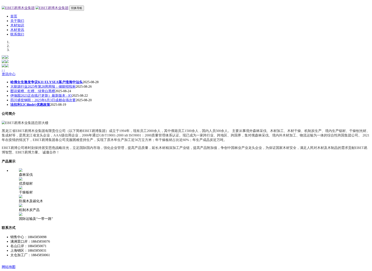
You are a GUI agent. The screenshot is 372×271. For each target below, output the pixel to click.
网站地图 (9, 267)
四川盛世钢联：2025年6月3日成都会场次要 (43, 100)
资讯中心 (9, 74)
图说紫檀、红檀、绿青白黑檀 (32, 91)
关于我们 (17, 21)
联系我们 (17, 34)
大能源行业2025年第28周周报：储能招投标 (43, 86)
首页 (13, 16)
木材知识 (17, 25)
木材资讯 (17, 30)
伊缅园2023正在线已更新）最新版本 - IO (41, 95)
